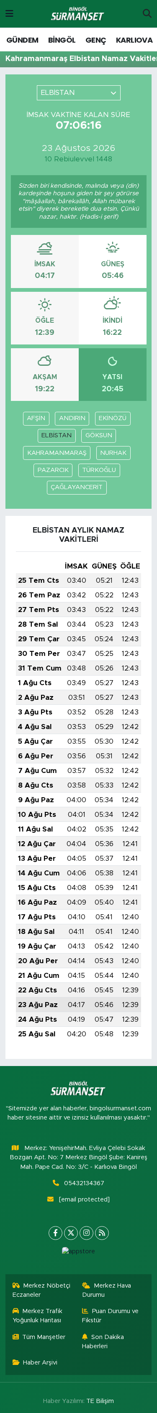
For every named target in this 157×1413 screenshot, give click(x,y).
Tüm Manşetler (43, 1337)
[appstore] (78, 1253)
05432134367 (84, 1183)
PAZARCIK (53, 470)
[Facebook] (55, 1233)
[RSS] (102, 1233)
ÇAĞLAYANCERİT (77, 487)
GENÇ (95, 40)
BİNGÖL (61, 40)
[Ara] (147, 13)
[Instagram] (86, 1233)
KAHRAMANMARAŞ (57, 453)
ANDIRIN (72, 418)
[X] (71, 1233)
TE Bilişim (100, 1401)
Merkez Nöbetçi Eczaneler (42, 1290)
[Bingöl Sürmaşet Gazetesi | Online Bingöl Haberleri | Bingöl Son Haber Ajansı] (78, 14)
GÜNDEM (22, 40)
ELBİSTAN (56, 435)
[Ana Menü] (9, 13)
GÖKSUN (98, 435)
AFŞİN (36, 418)
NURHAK (113, 453)
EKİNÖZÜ (112, 418)
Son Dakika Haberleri (103, 1341)
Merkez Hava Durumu (106, 1290)
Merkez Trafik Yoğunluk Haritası (38, 1316)
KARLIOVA (134, 40)
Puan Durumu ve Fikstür (110, 1316)
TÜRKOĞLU (99, 470)
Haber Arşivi (40, 1362)
